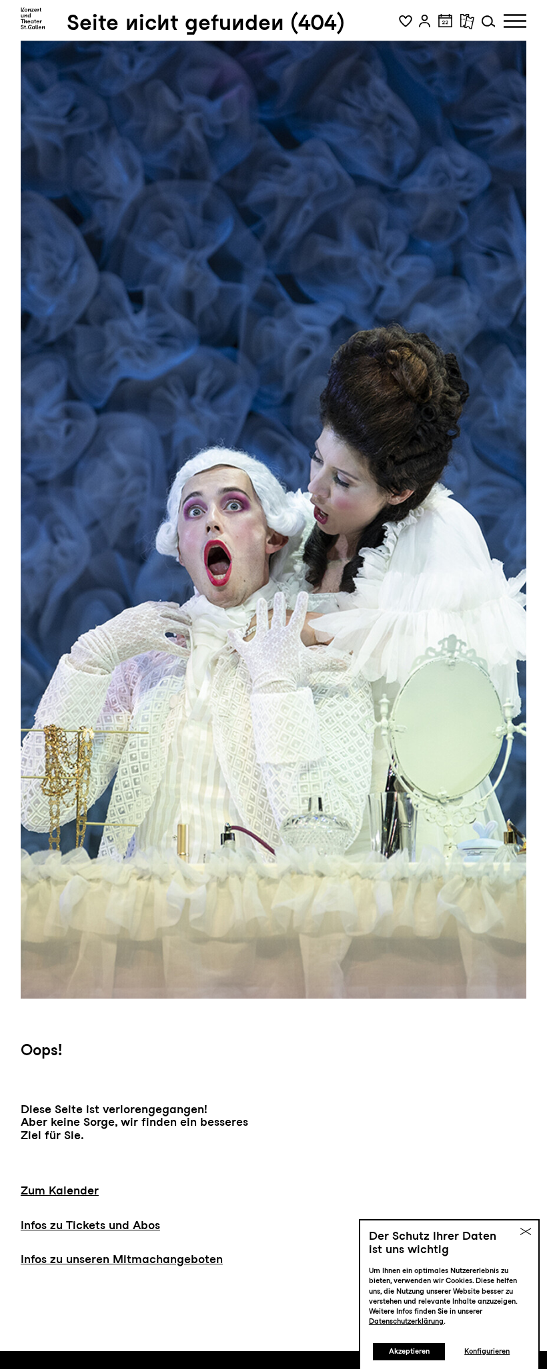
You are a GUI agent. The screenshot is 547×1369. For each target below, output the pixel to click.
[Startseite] (33, 18)
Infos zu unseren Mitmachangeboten (122, 1259)
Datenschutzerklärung (406, 1321)
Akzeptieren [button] (409, 1351)
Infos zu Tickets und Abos (90, 1225)
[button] (406, 21)
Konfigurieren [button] (487, 1351)
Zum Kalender (60, 1190)
